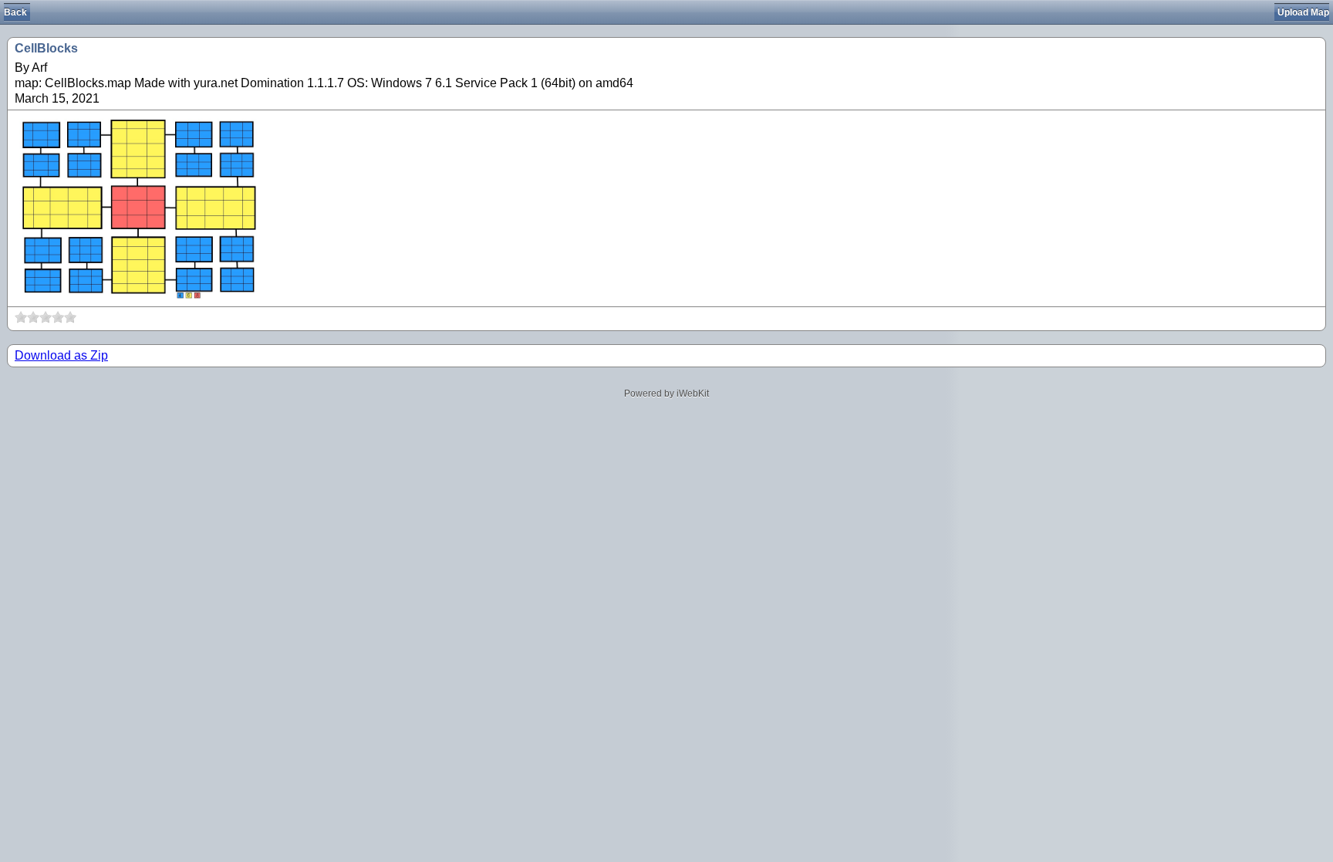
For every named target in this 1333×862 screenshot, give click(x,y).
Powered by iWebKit (666, 393)
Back (15, 12)
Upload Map (1303, 12)
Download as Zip (61, 355)
